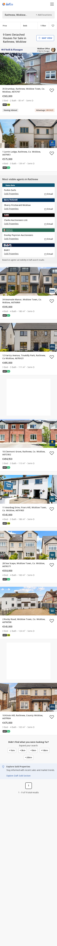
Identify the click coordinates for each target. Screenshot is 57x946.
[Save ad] (52, 90)
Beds (25, 25)
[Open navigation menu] (52, 4)
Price (5, 25)
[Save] (53, 25)
